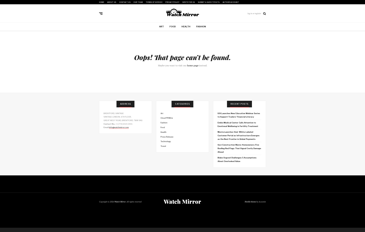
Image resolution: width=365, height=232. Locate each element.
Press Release (167, 137)
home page (192, 65)
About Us (111, 2)
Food (173, 26)
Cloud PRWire (167, 118)
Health (186, 26)
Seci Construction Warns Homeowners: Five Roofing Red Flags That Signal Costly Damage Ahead (239, 148)
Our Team (138, 2)
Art (161, 26)
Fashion (201, 26)
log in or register (254, 13)
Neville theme (250, 201)
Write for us (188, 2)
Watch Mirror (120, 201)
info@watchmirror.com (119, 127)
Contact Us (125, 2)
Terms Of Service (154, 2)
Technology (166, 141)
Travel (163, 146)
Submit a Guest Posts (209, 2)
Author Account (231, 2)
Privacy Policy (172, 2)
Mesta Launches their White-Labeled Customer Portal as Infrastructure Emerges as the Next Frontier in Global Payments (238, 135)
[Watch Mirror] (182, 13)
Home (101, 2)
